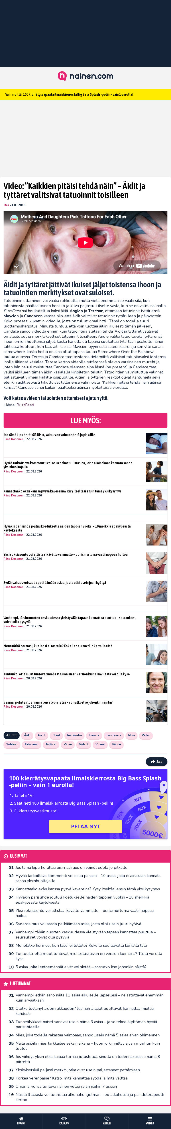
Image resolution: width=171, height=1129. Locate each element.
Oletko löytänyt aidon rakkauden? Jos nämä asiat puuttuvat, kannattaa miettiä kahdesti (85, 1011)
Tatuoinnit (32, 744)
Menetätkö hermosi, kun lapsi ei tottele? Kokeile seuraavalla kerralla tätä (58, 646)
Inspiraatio (74, 735)
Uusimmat (18, 856)
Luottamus (113, 735)
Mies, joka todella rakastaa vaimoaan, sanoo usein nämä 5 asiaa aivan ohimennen (88, 1035)
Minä (131, 735)
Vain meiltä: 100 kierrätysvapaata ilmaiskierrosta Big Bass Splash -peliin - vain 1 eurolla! (69, 94)
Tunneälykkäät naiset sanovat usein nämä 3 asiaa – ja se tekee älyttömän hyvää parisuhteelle (86, 1024)
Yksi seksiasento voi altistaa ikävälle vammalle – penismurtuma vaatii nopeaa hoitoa (66, 554)
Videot (83, 744)
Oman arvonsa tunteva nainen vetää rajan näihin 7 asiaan (66, 1086)
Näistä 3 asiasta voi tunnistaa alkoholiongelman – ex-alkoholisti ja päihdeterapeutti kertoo (90, 1097)
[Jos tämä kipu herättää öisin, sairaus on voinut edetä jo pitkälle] (156, 443)
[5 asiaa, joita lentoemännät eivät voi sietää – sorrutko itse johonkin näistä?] (156, 711)
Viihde (116, 744)
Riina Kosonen (14, 439)
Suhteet (12, 744)
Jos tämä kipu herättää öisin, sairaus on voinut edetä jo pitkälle (49, 435)
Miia (6, 205)
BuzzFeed (25, 405)
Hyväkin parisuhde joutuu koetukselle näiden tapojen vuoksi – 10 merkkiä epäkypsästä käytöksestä (67, 528)
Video (146, 735)
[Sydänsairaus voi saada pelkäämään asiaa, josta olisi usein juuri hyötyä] (156, 591)
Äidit (27, 735)
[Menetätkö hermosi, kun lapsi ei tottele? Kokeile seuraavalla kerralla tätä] (156, 654)
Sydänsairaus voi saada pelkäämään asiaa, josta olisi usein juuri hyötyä (55, 582)
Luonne (94, 735)
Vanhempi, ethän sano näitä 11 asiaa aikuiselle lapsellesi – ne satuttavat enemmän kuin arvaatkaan (89, 997)
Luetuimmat (20, 983)
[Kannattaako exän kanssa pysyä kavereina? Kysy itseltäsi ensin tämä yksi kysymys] (156, 499)
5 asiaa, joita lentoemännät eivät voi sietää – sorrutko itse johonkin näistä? (58, 702)
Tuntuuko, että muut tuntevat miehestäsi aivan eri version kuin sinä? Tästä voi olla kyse (67, 674)
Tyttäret (51, 744)
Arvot (41, 735)
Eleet (56, 735)
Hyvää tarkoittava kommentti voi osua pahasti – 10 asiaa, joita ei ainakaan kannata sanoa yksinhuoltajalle (68, 465)
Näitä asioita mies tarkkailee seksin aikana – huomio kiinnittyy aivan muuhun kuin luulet (88, 1046)
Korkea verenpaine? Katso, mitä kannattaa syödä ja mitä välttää (72, 1078)
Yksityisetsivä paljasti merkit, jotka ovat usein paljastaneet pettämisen (78, 1070)
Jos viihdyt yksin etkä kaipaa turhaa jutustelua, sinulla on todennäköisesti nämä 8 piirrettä (88, 1059)
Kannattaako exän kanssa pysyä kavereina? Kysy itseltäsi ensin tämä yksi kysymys (62, 491)
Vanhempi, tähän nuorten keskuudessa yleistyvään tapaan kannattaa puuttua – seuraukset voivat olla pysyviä (70, 619)
